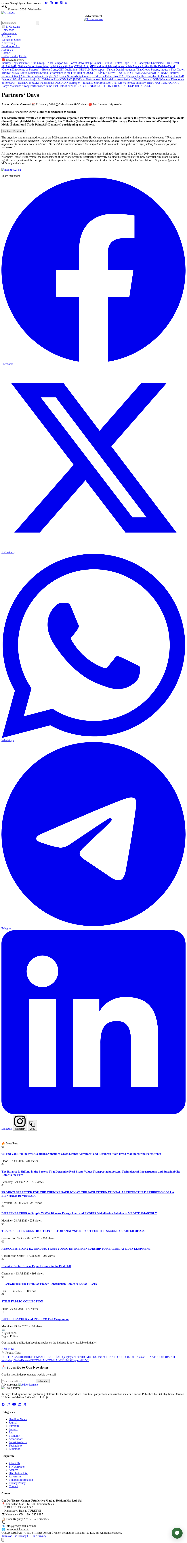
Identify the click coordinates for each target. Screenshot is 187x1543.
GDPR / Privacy (36, 1536)
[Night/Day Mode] (4, 6)
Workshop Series (11, 39)
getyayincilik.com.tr (17, 1529)
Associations (16, 1439)
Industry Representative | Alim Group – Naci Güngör (32, 62)
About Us (7, 49)
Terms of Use (9, 1536)
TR (20, 56)
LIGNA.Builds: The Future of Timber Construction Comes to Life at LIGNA (49, 1283)
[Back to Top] (2, 1540)
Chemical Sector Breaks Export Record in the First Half (36, 1266)
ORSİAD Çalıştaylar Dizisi (66, 1357)
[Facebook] (46, 3)
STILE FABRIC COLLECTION (22, 1301)
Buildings (14, 1448)
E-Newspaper (9, 33)
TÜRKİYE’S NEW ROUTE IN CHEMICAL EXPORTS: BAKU (130, 72)
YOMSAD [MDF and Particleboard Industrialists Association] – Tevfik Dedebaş (121, 66)
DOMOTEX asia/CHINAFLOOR (144, 1357)
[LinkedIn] (61, 3)
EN (24, 56)
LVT (86, 1360)
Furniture (14, 1425)
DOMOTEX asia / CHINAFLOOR (103, 1357)
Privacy (22, 1536)
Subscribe (42, 1381)
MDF (63, 1360)
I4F (32, 1360)
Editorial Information (21, 1479)
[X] (66, 3)
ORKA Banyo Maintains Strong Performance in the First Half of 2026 (51, 72)
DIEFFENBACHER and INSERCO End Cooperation (35, 1319)
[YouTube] (56, 3)
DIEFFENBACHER (13, 1357)
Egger (75, 1360)
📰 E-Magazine (10, 26)
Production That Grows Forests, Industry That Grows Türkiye (134, 82)
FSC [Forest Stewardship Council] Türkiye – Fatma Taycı (96, 62)
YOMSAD (40, 1360)
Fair (11, 1432)
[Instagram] (51, 3)
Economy (14, 1435)
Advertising (8, 43)
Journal (13, 1422)
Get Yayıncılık (9, 56)
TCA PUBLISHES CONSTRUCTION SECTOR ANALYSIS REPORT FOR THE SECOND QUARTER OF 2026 (73, 1230)
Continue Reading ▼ (14, 131)
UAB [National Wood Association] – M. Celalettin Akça (42, 66)
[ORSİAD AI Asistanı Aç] (177, 1533)
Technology (15, 1445)
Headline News (18, 1419)
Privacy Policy (17, 1483)
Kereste (25, 1360)
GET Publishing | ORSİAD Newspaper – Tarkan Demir (90, 69)
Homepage (7, 29)
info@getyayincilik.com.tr (21, 1525)
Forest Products (18, 1442)
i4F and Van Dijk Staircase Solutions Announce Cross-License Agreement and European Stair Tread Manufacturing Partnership (81, 1153)
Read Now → (9, 1348)
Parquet (13, 1429)
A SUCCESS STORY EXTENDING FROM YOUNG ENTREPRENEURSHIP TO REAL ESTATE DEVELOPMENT (76, 1248)
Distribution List (10, 46)
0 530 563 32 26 (15, 1522)
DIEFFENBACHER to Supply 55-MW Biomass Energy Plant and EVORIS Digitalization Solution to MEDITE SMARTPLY (79, 1213)
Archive (6, 36)
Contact (5, 52)
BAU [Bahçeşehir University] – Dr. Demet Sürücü (148, 76)
